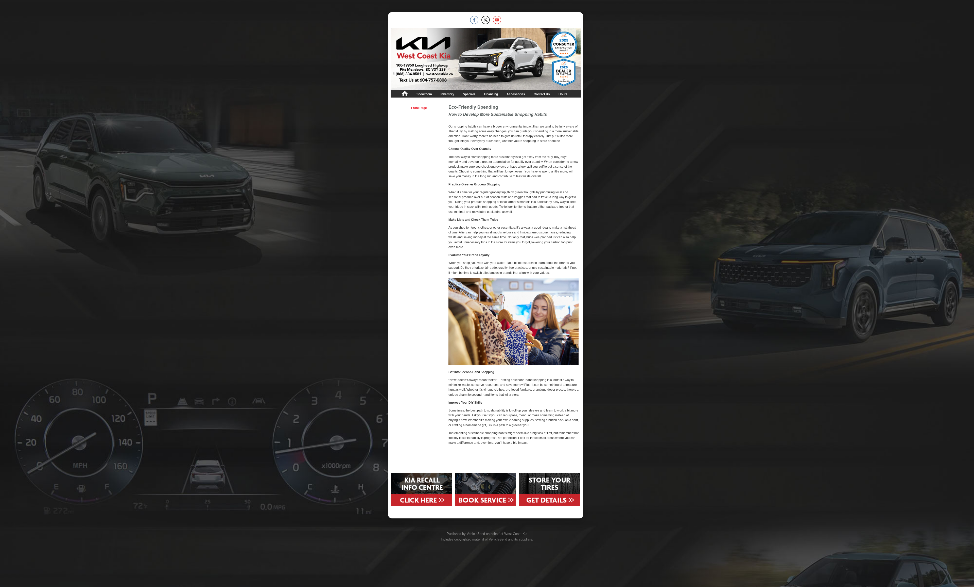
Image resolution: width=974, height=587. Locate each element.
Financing (491, 94)
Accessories (516, 94)
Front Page (419, 108)
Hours (563, 94)
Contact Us (542, 94)
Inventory (447, 94)
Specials (469, 94)
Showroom (424, 94)
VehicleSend (476, 534)
